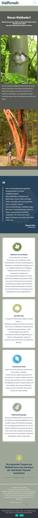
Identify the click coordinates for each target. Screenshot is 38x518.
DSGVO (14, 508)
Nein (21, 515)
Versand (22, 508)
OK (17, 515)
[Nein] (36, 513)
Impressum (9, 508)
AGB (18, 508)
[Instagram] (26, 504)
